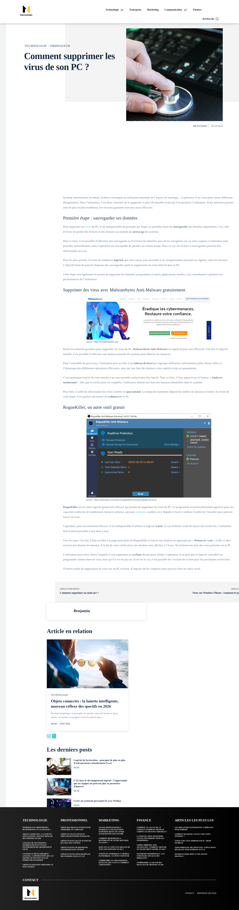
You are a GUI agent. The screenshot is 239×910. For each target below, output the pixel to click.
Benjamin (200, 126)
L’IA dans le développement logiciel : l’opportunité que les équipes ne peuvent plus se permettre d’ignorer (100, 783)
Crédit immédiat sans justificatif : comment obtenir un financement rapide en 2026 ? (151, 847)
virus (88, 226)
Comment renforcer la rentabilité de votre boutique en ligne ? (114, 840)
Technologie (36, 45)
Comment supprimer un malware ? (79, 592)
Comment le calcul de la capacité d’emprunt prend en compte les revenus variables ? (152, 830)
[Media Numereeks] (42, 10)
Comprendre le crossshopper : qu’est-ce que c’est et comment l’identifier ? (114, 863)
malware (141, 511)
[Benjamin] (61, 611)
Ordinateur (60, 45)
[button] (211, 19)
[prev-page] (49, 736)
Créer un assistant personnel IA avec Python (97, 801)
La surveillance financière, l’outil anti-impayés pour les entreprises (150, 838)
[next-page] (54, 736)
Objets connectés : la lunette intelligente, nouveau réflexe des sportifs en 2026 (38, 836)
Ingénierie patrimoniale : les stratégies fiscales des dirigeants (151, 856)
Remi (54, 724)
